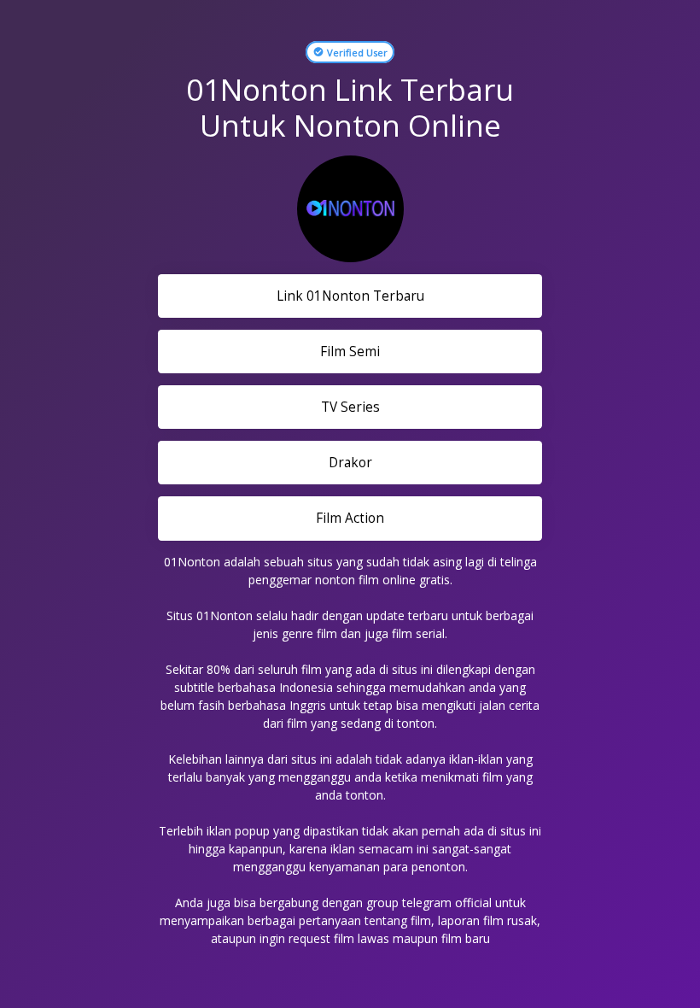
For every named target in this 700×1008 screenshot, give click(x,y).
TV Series (350, 407)
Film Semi (350, 351)
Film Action (350, 518)
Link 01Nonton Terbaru (350, 296)
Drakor (350, 463)
